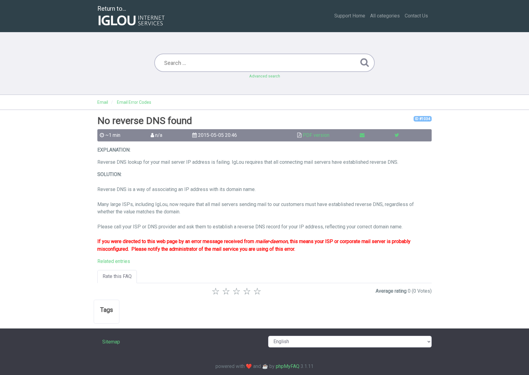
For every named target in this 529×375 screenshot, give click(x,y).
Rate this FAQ (117, 276)
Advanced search (264, 76)
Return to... (111, 8)
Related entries (113, 261)
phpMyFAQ (287, 366)
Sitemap (111, 342)
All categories (385, 16)
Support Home (349, 16)
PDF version (316, 135)
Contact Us (416, 16)
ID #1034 (422, 119)
